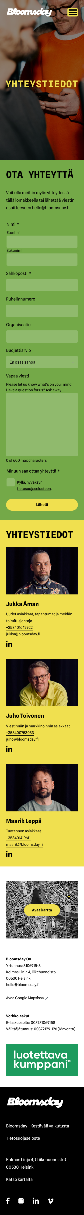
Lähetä (42, 504)
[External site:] (9, 644)
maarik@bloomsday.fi (24, 844)
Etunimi (13, 232)
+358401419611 (18, 838)
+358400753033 (20, 732)
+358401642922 (19, 627)
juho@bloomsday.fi (22, 739)
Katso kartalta (19, 1179)
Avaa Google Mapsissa (25, 998)
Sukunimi (14, 250)
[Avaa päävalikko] (72, 12)
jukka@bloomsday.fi (23, 634)
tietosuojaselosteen (34, 488)
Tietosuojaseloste (23, 1138)
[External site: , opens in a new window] (42, 1060)
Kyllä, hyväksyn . (34, 485)
